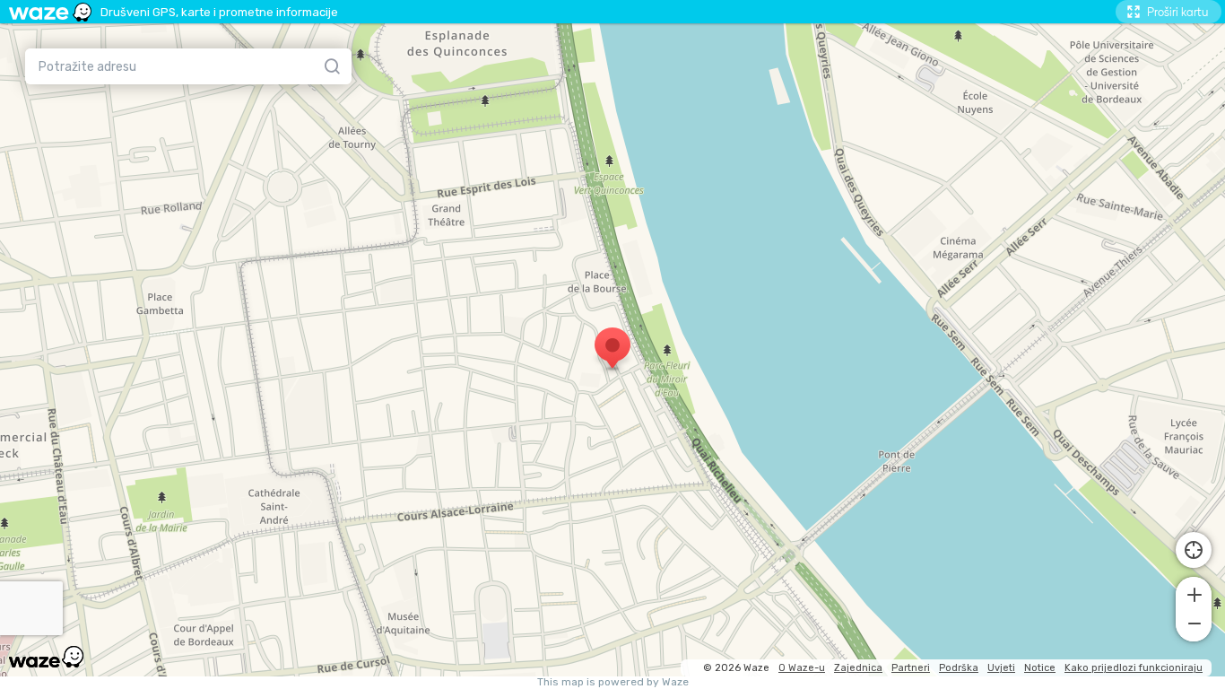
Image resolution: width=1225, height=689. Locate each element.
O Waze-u (801, 668)
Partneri (910, 668)
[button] (1194, 593)
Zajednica (858, 668)
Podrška (958, 668)
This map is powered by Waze (613, 682)
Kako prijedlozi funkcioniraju (1133, 668)
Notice (1040, 668)
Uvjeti (1001, 668)
